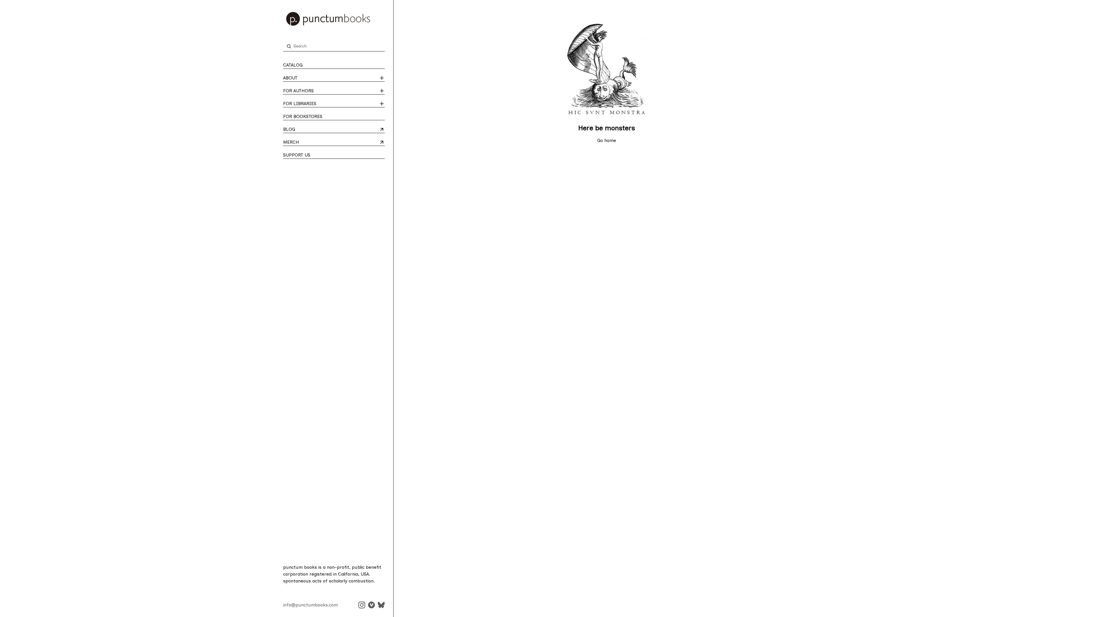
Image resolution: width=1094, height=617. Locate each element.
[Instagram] (361, 605)
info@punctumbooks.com (310, 605)
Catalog (293, 65)
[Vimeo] (371, 605)
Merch (305, 142)
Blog (305, 130)
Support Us (296, 155)
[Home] (334, 19)
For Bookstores (302, 116)
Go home (606, 140)
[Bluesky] (381, 605)
